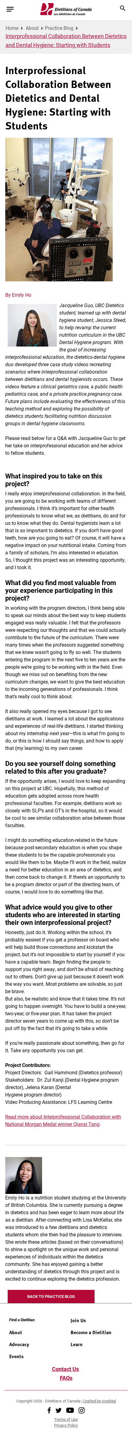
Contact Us (65, 1369)
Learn (77, 1344)
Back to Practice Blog (51, 1296)
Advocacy (19, 1344)
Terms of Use (66, 1419)
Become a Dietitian (91, 1332)
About (32, 28)
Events (16, 1356)
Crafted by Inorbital (99, 1401)
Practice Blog (59, 28)
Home (12, 28)
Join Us (78, 1320)
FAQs (66, 1378)
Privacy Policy (66, 1425)
